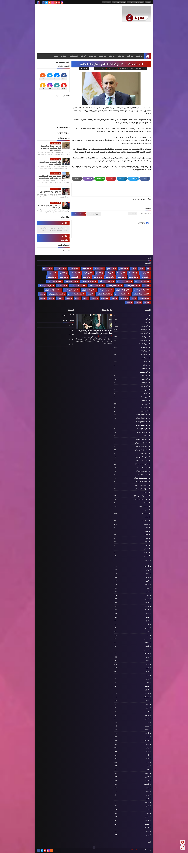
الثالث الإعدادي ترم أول (95, 285)
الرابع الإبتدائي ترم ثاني (103, 294)
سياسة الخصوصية (138, 2)
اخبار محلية (63, 277)
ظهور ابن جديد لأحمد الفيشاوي (50, 191)
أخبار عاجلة (121, 277)
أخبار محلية (121, 56)
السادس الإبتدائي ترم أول (75, 294)
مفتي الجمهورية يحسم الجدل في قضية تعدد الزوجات (50, 162)
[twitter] (46, 2)
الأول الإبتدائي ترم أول (141, 281)
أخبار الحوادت (98, 268)
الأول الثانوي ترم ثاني (54, 281)
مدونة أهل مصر (131, 850)
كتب (76, 298)
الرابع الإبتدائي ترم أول (121, 294)
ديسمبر (131, 595)
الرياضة (90, 294)
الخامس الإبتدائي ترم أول (52, 289)
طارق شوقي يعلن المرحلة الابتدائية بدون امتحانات (49, 206)
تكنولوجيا (63, 56)
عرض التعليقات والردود (78, 214)
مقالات (68, 298)
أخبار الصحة (132, 273)
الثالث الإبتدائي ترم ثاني (113, 285)
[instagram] (62, 2)
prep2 (50, 298)
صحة (84, 298)
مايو (131, 577)
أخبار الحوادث (92, 56)
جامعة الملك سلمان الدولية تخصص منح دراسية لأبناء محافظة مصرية (49, 177)
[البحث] (38, 2)
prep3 (42, 298)
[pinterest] (58, 2)
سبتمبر (131, 606)
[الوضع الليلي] (182, 842)
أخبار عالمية (109, 277)
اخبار (133, 268)
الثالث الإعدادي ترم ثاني (77, 285)
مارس (131, 584)
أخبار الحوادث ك (59, 268)
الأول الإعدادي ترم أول (106, 281)
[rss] (49, 2)
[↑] (94, 847)
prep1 (59, 298)
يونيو (131, 573)
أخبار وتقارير (51, 277)
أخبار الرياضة (102, 56)
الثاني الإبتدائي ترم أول (45, 285)
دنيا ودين (55, 56)
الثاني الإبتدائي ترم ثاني (141, 289)
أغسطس (131, 566)
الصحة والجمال (73, 56)
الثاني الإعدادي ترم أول (122, 289)
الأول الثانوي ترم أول (70, 281)
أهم (133, 298)
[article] (92, 189)
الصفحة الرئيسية (113, 69)
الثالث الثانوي (61, 285)
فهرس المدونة (106, 2)
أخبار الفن (83, 56)
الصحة (41, 294)
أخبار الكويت (87, 273)
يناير (131, 591)
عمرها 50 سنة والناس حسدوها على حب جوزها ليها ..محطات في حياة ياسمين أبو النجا (95, 332)
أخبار (140, 268)
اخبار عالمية (97, 277)
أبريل (131, 580)
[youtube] (45, 850)
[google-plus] (55, 2)
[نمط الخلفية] (182, 847)
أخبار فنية (86, 277)
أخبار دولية (112, 56)
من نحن (123, 2)
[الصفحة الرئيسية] (147, 56)
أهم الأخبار (130, 56)
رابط (70, 325)
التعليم (146, 285)
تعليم (113, 298)
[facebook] (43, 2)
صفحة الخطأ (116, 2)
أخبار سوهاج (132, 277)
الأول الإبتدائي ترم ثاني (123, 281)
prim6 (128, 302)
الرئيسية (148, 2)
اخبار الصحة (120, 273)
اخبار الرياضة (144, 273)
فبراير (131, 588)
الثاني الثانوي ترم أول (88, 289)
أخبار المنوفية (75, 273)
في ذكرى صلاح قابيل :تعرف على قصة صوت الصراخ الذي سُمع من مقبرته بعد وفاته (50, 148)
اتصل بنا (130, 2)
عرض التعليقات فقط (94, 214)
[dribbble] (52, 2)
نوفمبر (131, 599)
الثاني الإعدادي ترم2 (105, 289)
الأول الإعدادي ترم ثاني (88, 281)
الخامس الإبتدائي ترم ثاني (140, 294)
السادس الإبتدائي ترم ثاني (56, 294)
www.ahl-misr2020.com (105, 336)
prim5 (137, 302)
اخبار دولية (145, 277)
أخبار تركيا (62, 273)
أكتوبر (131, 602)
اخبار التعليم (110, 268)
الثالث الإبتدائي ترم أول (132, 285)
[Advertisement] (94, 38)
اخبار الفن (98, 273)
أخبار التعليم (139, 56)
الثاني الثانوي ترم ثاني (70, 289)
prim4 (146, 302)
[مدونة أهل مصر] (136, 14)
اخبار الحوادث (73, 268)
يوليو (131, 570)
